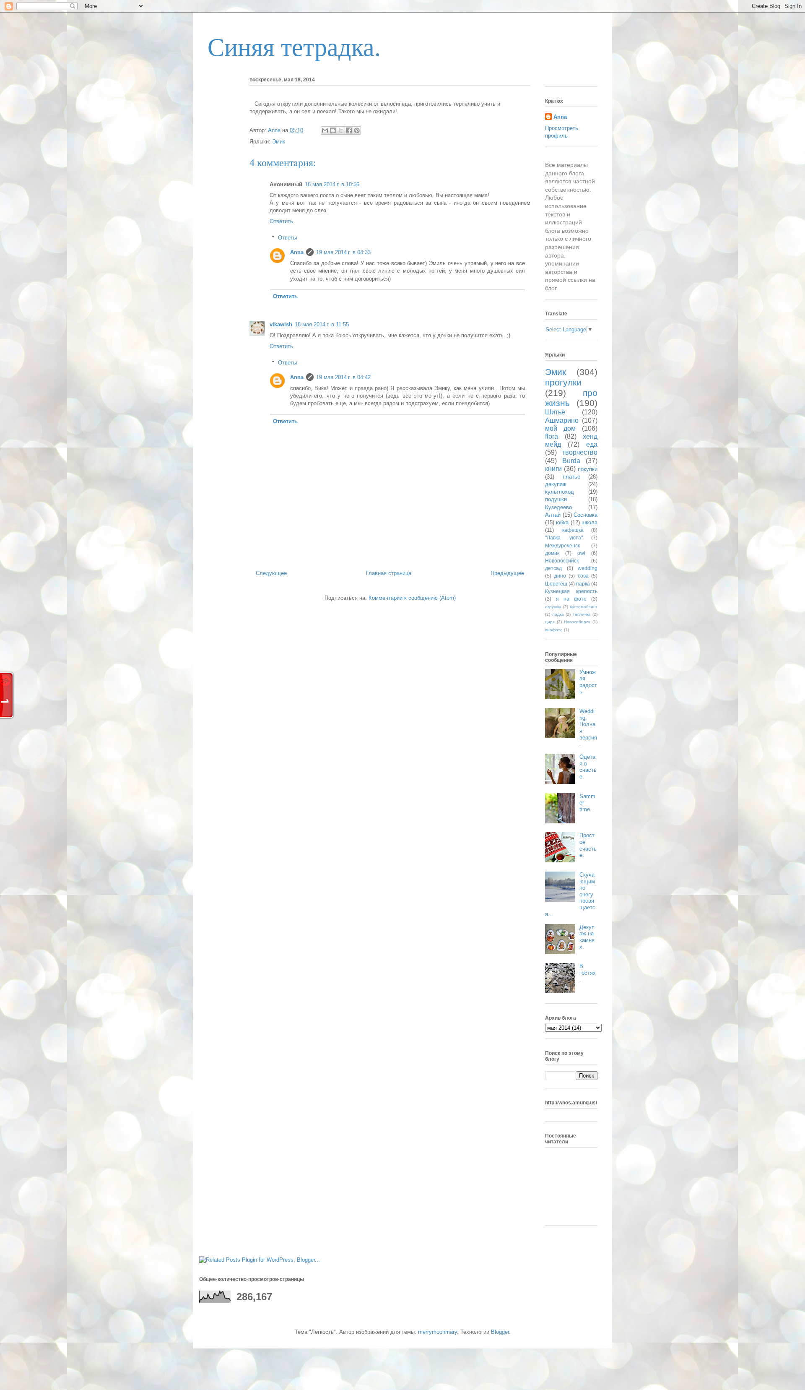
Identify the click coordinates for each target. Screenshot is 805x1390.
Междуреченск (562, 545)
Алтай (553, 515)
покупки (587, 469)
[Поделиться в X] (341, 130)
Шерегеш (556, 583)
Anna (297, 252)
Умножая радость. (588, 682)
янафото (554, 629)
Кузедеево (558, 507)
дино (560, 575)
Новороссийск (562, 560)
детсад (553, 568)
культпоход (559, 492)
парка (583, 583)
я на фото (571, 598)
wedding (587, 568)
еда (591, 444)
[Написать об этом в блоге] (333, 130)
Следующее (271, 573)
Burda (571, 460)
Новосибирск (577, 622)
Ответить (281, 221)
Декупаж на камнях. (587, 937)
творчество (579, 452)
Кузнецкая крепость (571, 591)
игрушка (553, 606)
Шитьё (555, 412)
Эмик (278, 141)
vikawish (281, 324)
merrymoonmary (437, 1332)
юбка (562, 522)
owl (581, 553)
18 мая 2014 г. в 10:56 (332, 184)
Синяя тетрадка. (294, 47)
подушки (556, 499)
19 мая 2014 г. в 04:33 (343, 252)
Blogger (500, 1332)
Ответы (287, 237)
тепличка (582, 614)
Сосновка (585, 515)
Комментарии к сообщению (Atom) (412, 598)
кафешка (573, 530)
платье (571, 477)
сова (583, 575)
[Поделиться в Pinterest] (357, 130)
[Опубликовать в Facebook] (349, 130)
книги (553, 468)
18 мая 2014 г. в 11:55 (322, 324)
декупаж (555, 484)
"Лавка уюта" (564, 537)
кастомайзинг (583, 606)
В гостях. (587, 972)
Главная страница (388, 573)
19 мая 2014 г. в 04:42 (343, 377)
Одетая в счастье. (588, 767)
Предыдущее (507, 573)
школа (589, 522)
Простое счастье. (588, 845)
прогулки (563, 382)
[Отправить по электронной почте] (325, 130)
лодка (558, 614)
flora (551, 436)
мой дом (560, 428)
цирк (549, 622)
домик (552, 553)
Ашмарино (562, 420)
